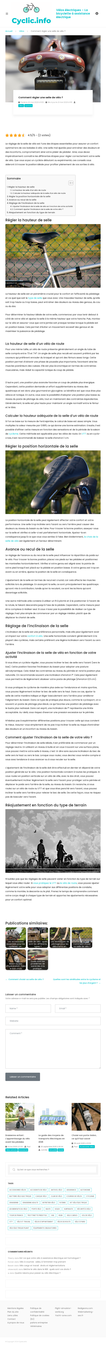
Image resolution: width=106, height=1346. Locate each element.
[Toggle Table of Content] (69, 183)
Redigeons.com (85, 1308)
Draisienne (23, 1150)
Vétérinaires (36, 1326)
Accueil (8, 31)
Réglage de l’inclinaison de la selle (26, 203)
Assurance (71, 1190)
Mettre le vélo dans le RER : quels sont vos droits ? (47, 1269)
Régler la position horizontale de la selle (29, 196)
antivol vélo (56, 1190)
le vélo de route (68, 883)
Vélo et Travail (23, 1221)
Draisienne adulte (30, 1202)
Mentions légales (15, 1308)
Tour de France (16, 1215)
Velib (60, 1215)
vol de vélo (87, 1215)
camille (44, 1150)
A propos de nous (15, 1322)
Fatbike (62, 1202)
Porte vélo (36, 1209)
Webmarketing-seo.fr (85, 1313)
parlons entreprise (39, 1322)
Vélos (21, 31)
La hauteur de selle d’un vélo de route (29, 190)
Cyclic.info (23, 1341)
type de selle (35, 298)
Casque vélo (41, 1196)
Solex (57, 1209)
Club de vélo (56, 1196)
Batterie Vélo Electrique (20, 1196)
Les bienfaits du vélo (18, 1209)
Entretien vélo (48, 1202)
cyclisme (28, 106)
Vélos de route (64, 1221)
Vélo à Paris (80, 1221)
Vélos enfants (11, 1150)
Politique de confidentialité (37, 1310)
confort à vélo (35, 636)
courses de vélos (74, 1196)
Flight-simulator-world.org (63, 1310)
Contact (11, 1319)
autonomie (85, 1190)
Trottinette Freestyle (37, 1215)
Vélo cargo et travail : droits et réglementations (42, 1265)
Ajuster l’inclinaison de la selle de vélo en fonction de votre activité (43, 206)
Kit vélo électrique (78, 1202)
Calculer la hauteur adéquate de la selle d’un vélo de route (39, 193)
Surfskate (68, 1209)
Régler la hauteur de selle (21, 187)
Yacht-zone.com (63, 1315)
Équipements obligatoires (44, 1228)
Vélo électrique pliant (19, 1228)
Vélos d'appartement (44, 1221)
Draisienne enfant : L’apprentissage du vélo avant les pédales (17, 1138)
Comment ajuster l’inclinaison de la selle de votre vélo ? (38, 209)
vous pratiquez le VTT (44, 883)
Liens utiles (12, 1315)
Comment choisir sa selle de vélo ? (26, 979)
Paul (28, 1146)
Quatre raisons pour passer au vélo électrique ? (37, 1273)
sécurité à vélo (84, 1209)
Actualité (52, 1150)
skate (48, 1209)
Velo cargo (72, 1215)
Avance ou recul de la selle (22, 199)
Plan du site (12, 1311)
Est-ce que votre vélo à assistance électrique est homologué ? (50, 1258)
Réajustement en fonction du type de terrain (32, 212)
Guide (60, 1150)
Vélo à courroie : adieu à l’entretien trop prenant (42, 1261)
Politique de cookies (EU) (39, 1317)
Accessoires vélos (87, 1147)
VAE (52, 1215)
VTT (84, 433)
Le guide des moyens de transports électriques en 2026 (52, 1138)
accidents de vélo (38, 1190)
